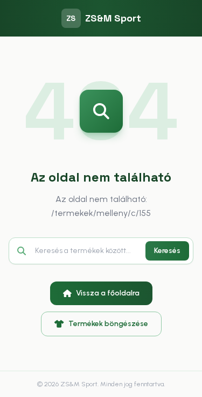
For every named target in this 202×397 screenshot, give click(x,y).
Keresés (167, 250)
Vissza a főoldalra (108, 293)
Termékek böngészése (108, 323)
